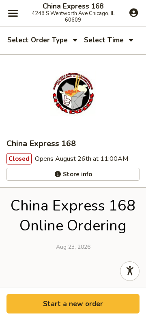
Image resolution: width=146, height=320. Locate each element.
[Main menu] (13, 13)
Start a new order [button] (73, 304)
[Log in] (134, 12)
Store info (76, 174)
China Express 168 (73, 6)
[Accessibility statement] (130, 271)
